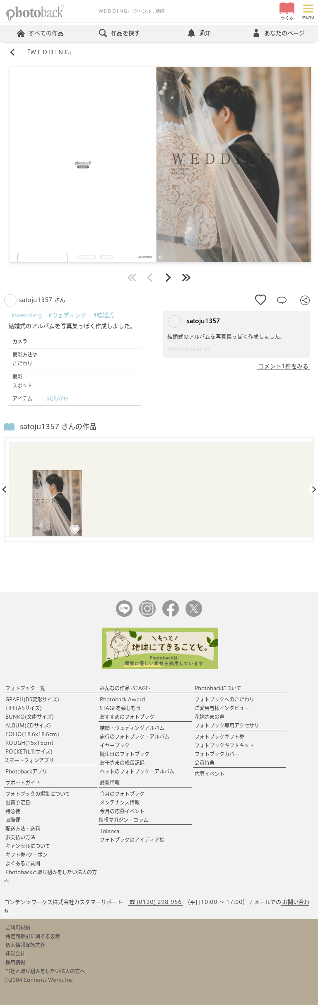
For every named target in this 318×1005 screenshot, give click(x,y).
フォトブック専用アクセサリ (227, 725)
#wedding (27, 315)
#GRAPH (57, 398)
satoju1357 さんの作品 (58, 426)
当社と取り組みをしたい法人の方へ (45, 971)
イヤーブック (115, 745)
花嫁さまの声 (209, 716)
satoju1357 (202, 321)
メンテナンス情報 (120, 802)
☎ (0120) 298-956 (156, 902)
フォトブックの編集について (37, 793)
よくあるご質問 (22, 863)
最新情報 (110, 782)
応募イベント (209, 773)
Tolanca (109, 831)
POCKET (29, 751)
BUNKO (29, 716)
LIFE (23, 707)
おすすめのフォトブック (127, 716)
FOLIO (32, 734)
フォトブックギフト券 (219, 736)
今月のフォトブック (122, 793)
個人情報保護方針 (25, 944)
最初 (132, 277)
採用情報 (15, 962)
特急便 (12, 811)
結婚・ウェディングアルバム (132, 727)
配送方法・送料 (22, 828)
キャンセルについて (27, 845)
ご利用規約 (17, 927)
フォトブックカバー (217, 753)
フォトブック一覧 (25, 688)
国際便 (12, 819)
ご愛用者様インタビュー (222, 707)
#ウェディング (67, 315)
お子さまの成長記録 (122, 762)
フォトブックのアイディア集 (132, 839)
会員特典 (204, 762)
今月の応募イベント (122, 811)
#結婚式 (103, 315)
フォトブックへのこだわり (224, 699)
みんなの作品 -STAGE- (125, 688)
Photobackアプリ (26, 771)
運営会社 (15, 953)
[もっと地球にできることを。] (160, 667)
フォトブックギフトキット (224, 745)
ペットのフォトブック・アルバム (137, 771)
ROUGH (29, 742)
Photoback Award (122, 699)
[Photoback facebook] (170, 615)
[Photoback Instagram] (147, 615)
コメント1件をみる (283, 366)
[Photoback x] (193, 615)
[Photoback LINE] (124, 615)
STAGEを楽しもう (120, 707)
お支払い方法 (20, 837)
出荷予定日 (17, 802)
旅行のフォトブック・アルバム (134, 736)
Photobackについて (218, 688)
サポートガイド (22, 782)
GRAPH (32, 699)
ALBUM (28, 725)
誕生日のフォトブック (124, 753)
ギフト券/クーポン (26, 854)
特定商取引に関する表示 (32, 936)
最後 (186, 277)
